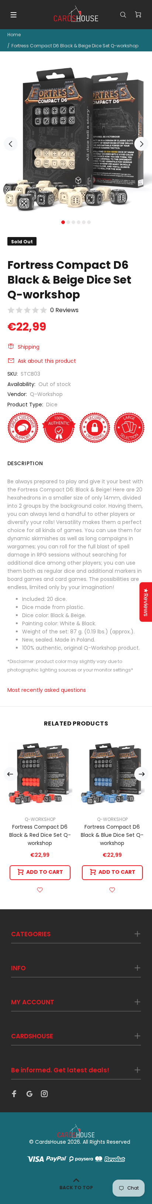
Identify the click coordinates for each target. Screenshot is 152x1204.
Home (14, 34)
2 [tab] (68, 222)
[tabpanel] (76, 140)
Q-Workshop (46, 394)
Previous (11, 144)
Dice (52, 404)
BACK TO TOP (76, 1187)
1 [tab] (63, 222)
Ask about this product (47, 361)
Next (141, 144)
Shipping (28, 347)
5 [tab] (84, 222)
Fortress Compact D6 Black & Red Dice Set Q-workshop (40, 835)
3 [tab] (73, 222)
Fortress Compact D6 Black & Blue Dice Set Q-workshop (112, 835)
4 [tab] (78, 222)
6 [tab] (89, 222)
